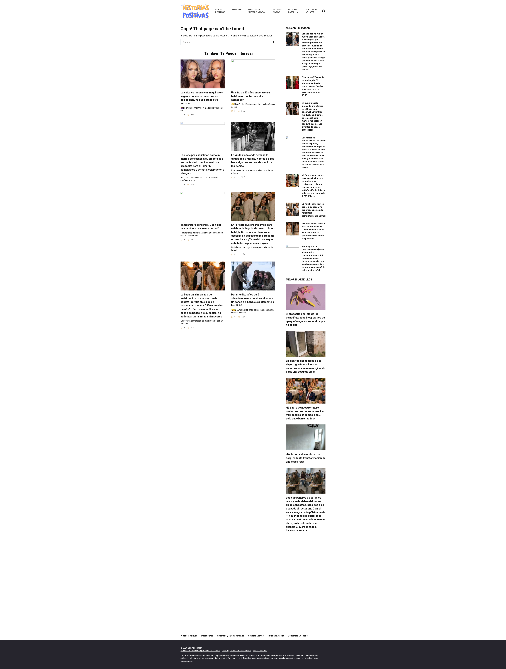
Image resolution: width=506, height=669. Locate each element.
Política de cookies (211, 650)
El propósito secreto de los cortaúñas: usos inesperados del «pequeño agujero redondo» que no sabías (305, 319)
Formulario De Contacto (240, 650)
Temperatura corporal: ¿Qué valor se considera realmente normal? (201, 226)
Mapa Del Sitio (260, 650)
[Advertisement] (305, 583)
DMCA (225, 650)
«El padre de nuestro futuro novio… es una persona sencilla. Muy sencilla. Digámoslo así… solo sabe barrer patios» (305, 413)
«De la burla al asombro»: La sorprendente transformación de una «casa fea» (305, 458)
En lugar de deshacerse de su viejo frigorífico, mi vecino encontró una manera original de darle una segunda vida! (305, 366)
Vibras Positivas (220, 11)
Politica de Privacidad (191, 650)
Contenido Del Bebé (311, 11)
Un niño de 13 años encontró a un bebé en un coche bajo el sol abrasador (251, 96)
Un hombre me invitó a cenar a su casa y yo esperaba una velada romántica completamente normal (313, 210)
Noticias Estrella (293, 11)
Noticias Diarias (277, 11)
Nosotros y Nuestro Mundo (256, 11)
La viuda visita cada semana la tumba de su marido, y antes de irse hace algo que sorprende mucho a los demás (252, 161)
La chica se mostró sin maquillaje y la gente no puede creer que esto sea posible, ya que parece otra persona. (202, 98)
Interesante (237, 10)
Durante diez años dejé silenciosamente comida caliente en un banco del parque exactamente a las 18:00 (252, 300)
